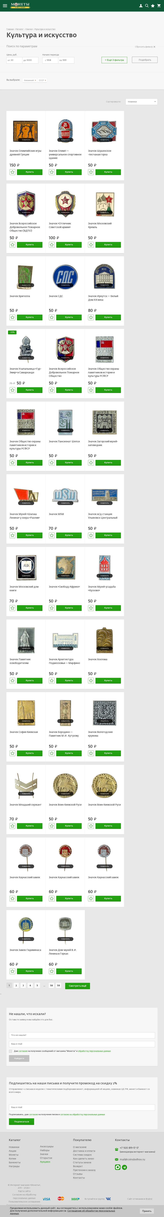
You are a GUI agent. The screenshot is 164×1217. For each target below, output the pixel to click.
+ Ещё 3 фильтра (114, 60)
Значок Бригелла (20, 296)
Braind (149, 1199)
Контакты (79, 1178)
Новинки (14, 1147)
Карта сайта (24, 1191)
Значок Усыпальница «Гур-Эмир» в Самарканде (25, 371)
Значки (44, 1154)
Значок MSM (56, 514)
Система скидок (82, 1155)
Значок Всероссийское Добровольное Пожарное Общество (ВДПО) (25, 227)
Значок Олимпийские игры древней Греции (25, 153)
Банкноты (14, 1162)
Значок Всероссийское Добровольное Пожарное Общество (64, 372)
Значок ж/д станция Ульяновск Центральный (102, 516)
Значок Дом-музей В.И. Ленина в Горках (63, 952)
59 (58, 986)
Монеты (13, 1155)
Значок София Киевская (24, 732)
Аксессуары (46, 1146)
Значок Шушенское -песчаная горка (99, 153)
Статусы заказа (82, 1162)
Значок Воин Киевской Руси (65, 805)
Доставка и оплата (84, 1151)
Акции (12, 1151)
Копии (12, 1159)
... (44, 986)
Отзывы (77, 1174)
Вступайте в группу (95, 1199)
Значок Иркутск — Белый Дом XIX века (103, 298)
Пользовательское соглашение (24, 1202)
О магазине (79, 1147)
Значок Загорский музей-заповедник (103, 443)
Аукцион (45, 1162)
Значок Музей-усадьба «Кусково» (102, 589)
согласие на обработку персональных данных (82, 1115)
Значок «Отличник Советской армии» (60, 225)
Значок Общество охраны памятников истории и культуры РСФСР (103, 372)
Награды (14, 1166)
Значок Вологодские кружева (100, 734)
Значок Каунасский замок (25, 877)
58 (51, 986)
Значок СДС (56, 296)
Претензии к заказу (84, 1170)
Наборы (44, 1150)
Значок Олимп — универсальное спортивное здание (65, 154)
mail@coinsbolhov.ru (132, 1159)
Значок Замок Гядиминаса (25, 950)
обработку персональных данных (94, 1051)
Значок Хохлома (97, 659)
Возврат (78, 1166)
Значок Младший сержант (25, 805)
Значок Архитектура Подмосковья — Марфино (64, 661)
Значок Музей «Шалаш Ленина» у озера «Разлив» (25, 516)
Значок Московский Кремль (100, 225)
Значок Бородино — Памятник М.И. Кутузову (64, 734)
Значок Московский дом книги (24, 589)
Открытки (46, 1158)
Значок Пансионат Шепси (64, 441)
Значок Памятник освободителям (20, 661)
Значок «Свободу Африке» (64, 587)
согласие (23, 1051)
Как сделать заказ (83, 1159)
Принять (147, 1211)
